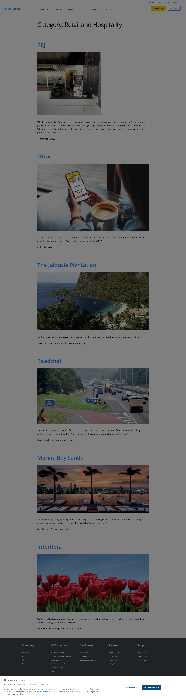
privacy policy (45, 691)
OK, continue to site (151, 687)
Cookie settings (132, 687)
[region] (93, 687)
